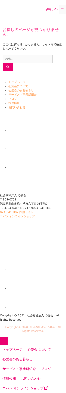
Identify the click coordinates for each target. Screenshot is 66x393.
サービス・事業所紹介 (22, 94)
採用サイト (52, 9)
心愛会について (18, 86)
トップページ (16, 82)
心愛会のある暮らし (21, 90)
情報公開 (9, 378)
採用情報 (14, 103)
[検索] (8, 67)
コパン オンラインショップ (23, 388)
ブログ (12, 98)
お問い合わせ (16, 107)
